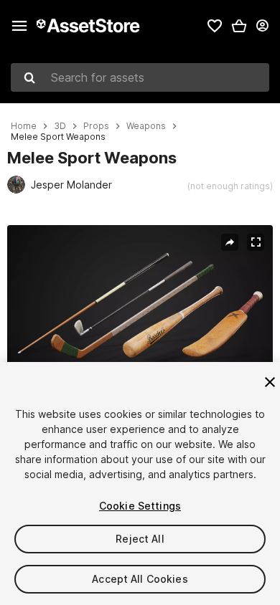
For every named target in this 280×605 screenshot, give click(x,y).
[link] (214, 25)
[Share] (229, 242)
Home (24, 126)
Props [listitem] (96, 126)
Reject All (140, 539)
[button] (239, 25)
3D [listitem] (60, 126)
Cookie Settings (140, 506)
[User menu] (262, 26)
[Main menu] (19, 25)
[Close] (270, 382)
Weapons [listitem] (146, 126)
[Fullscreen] (255, 242)
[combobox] (140, 77)
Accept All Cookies (140, 579)
